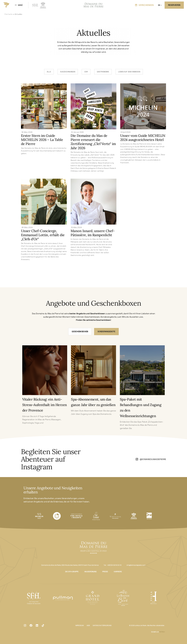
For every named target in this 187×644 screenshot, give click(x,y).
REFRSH (162, 632)
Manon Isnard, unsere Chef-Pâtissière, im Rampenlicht (92, 233)
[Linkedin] (37, 625)
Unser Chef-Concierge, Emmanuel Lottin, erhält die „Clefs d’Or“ (42, 235)
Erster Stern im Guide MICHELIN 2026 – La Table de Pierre (42, 139)
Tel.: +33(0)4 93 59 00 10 (112, 565)
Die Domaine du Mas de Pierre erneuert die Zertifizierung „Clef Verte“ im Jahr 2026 (93, 141)
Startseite (8, 14)
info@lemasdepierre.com (136, 565)
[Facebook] (31, 625)
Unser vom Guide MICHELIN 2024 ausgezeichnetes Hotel (142, 137)
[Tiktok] (43, 625)
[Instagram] (25, 625)
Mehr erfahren (45, 378)
